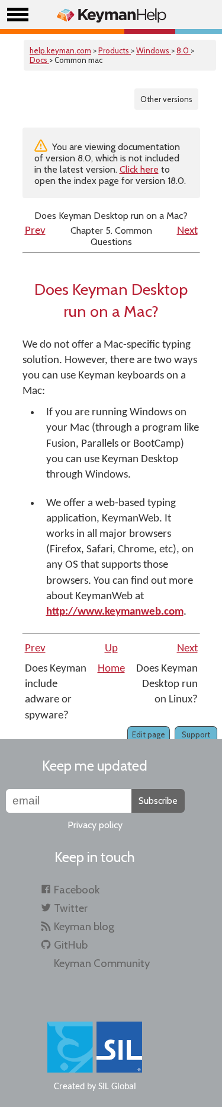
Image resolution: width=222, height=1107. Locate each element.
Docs (39, 60)
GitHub (71, 945)
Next (187, 231)
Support (196, 734)
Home (111, 669)
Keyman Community (102, 963)
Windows (153, 50)
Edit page (148, 734)
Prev (35, 231)
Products (114, 50)
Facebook (76, 889)
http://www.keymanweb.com (115, 612)
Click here (139, 169)
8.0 (183, 50)
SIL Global (117, 1087)
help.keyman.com (60, 50)
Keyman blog (84, 926)
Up (111, 648)
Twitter (71, 908)
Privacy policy (95, 825)
